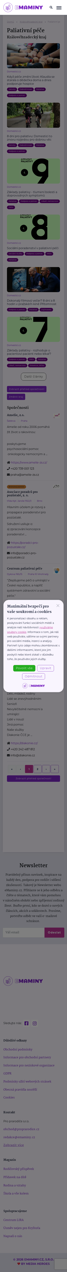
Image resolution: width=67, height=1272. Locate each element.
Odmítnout (33, 676)
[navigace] (59, 7)
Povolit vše (24, 668)
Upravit (45, 668)
